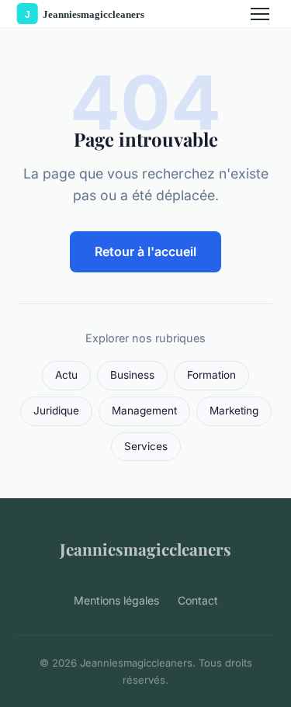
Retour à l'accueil (145, 251)
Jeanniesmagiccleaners (145, 549)
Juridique (56, 410)
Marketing (234, 410)
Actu (66, 375)
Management (144, 410)
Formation (211, 375)
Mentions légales (116, 600)
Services (146, 446)
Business (132, 375)
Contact (198, 600)
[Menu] (259, 14)
